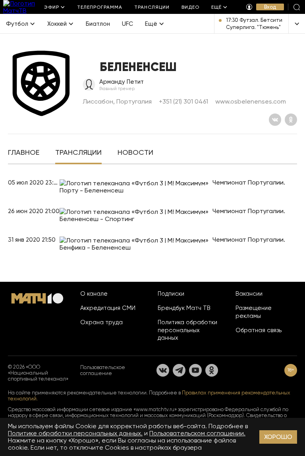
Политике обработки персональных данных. (75, 433)
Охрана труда (101, 322)
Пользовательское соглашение (102, 370)
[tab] (23, 153)
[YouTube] (195, 370)
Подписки (171, 293)
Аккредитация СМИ (107, 308)
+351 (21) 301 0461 (183, 101)
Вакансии (249, 293)
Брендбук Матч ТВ (184, 308)
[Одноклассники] (291, 120)
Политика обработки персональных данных (187, 330)
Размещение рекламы (254, 311)
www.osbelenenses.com (250, 101)
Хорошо (278, 437)
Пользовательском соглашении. (197, 433)
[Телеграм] (179, 370)
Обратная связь (259, 330)
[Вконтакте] (275, 120)
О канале (94, 293)
